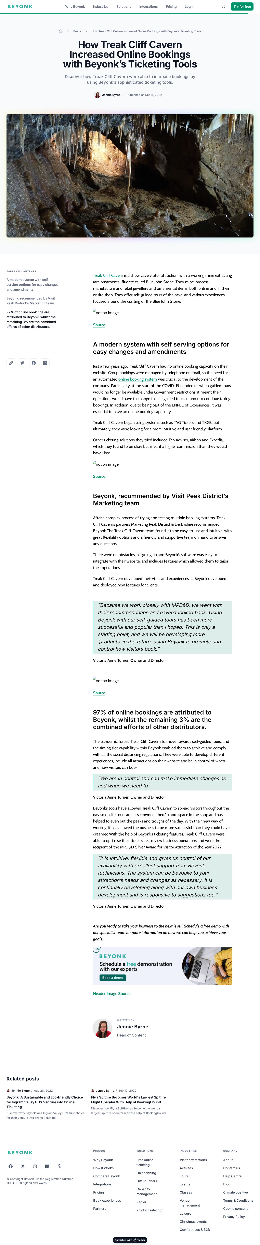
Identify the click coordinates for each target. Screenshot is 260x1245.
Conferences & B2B (195, 1230)
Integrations (148, 6)
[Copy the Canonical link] (10, 362)
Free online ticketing (145, 1162)
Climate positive (235, 1192)
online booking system (137, 379)
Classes (186, 1192)
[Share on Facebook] (33, 362)
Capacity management (146, 1191)
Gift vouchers (146, 1181)
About (228, 1160)
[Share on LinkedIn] (45, 362)
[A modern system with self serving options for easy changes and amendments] (91, 342)
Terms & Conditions (238, 1200)
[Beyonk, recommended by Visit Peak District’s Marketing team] (91, 493)
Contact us (231, 1168)
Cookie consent (235, 1208)
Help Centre (232, 1176)
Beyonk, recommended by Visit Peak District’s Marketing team (30, 300)
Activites (186, 1168)
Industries (100, 6)
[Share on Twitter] (22, 362)
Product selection (150, 1210)
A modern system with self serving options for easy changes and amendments (32, 284)
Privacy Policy (234, 1217)
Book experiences (107, 1200)
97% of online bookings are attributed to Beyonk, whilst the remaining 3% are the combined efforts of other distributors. (31, 319)
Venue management (190, 1202)
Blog (226, 1184)
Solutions (124, 6)
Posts (77, 31)
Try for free (242, 6)
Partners (99, 1208)
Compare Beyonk (106, 1176)
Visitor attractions (193, 1160)
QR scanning (146, 1173)
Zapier (141, 1202)
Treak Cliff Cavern (108, 275)
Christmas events (193, 1221)
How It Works (103, 1168)
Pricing (171, 6)
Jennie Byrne (111, 94)
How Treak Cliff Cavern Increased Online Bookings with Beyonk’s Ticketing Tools (146, 31)
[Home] (61, 31)
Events (185, 1184)
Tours (184, 1176)
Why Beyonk (75, 6)
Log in (189, 6)
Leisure (185, 1213)
